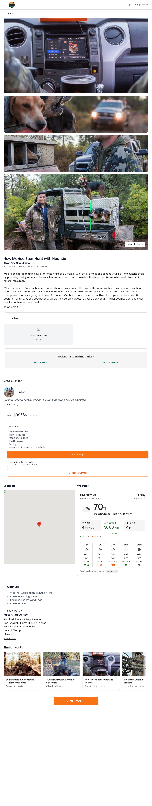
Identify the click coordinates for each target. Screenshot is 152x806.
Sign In (131, 4)
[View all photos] (76, 249)
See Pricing (78, 454)
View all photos (135, 244)
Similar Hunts (41, 362)
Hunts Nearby (110, 362)
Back (11, 13)
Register (141, 4)
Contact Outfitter (78, 472)
